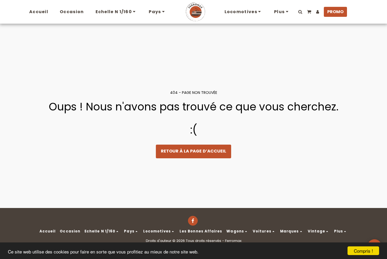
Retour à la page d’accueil (193, 151)
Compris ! (363, 250)
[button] (300, 12)
